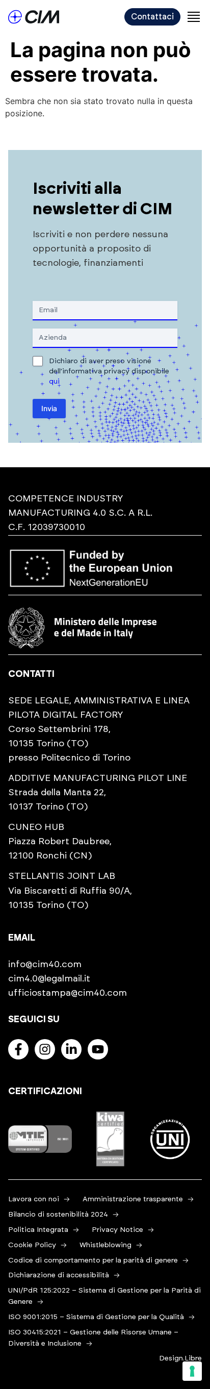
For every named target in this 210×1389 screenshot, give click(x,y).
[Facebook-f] (18, 1049)
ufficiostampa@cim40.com (67, 993)
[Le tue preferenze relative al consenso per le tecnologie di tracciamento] (192, 1371)
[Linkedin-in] (71, 1049)
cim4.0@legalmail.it (49, 978)
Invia (49, 408)
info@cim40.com (45, 964)
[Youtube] (98, 1049)
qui (54, 381)
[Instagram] (45, 1049)
